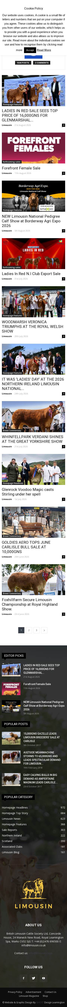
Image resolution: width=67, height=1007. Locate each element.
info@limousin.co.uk (41, 953)
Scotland (7, 841)
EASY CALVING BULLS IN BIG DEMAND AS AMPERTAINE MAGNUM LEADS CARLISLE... (40, 778)
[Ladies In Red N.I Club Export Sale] (33, 253)
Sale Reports (9, 830)
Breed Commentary (12, 430)
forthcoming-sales (11, 162)
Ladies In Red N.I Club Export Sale (31, 273)
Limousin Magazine (29, 996)
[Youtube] (43, 978)
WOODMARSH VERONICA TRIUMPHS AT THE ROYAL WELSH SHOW (32, 326)
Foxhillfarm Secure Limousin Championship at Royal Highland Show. (30, 604)
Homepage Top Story (15, 813)
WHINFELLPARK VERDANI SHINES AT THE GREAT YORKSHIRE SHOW (32, 439)
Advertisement (33, 992)
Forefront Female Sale (21, 168)
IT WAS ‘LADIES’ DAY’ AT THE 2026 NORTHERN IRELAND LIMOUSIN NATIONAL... (33, 384)
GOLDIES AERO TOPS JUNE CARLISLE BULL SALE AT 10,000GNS (26, 547)
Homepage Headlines (13, 483)
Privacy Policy (15, 992)
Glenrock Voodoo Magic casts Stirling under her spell (28, 491)
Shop (45, 996)
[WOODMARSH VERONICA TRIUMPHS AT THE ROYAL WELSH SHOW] (33, 301)
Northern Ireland (12, 835)
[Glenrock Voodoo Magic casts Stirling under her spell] (33, 469)
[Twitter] (33, 978)
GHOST (40, 1002)
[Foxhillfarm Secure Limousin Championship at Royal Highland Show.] (33, 579)
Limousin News (11, 818)
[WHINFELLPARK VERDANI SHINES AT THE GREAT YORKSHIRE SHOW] (33, 416)
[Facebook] (23, 978)
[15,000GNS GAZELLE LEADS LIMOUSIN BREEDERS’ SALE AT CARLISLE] (11, 738)
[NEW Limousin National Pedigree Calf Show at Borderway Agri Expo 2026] (33, 196)
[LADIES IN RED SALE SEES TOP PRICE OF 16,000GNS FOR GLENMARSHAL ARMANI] (33, 90)
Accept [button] (30, 50)
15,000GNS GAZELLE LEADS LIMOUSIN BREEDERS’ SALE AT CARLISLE (41, 737)
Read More (44, 50)
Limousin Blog (10, 852)
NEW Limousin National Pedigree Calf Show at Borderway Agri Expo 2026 (31, 221)
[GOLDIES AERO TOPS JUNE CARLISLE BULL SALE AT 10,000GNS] (33, 522)
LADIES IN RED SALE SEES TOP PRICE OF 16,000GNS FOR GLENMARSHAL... (30, 115)
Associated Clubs (12, 846)
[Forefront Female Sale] (33, 148)
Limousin (7, 125)
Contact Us (50, 992)
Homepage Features (12, 104)
